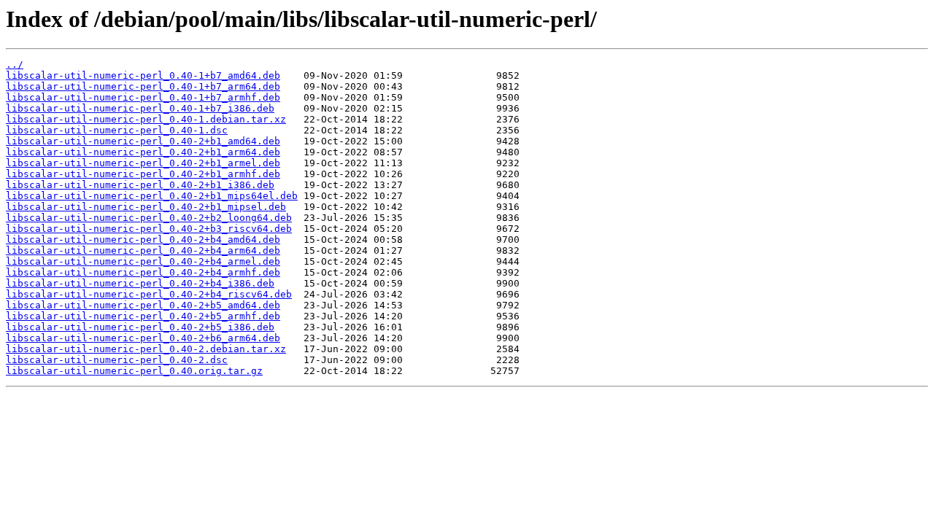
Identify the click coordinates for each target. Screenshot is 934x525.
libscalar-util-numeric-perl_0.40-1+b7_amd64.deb (143, 75)
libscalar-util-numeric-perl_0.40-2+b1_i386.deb (140, 184)
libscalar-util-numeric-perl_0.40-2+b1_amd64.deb (143, 141)
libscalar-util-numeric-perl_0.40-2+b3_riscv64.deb (149, 228)
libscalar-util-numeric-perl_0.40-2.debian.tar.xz (146, 348)
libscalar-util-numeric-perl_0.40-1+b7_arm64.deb (143, 86)
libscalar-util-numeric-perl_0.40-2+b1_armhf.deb (143, 173)
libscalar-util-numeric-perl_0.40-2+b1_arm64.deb (143, 152)
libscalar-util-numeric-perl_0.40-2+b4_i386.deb (140, 283)
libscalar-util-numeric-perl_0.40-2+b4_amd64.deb (143, 239)
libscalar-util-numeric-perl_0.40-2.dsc (117, 359)
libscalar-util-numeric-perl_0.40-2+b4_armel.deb (143, 261)
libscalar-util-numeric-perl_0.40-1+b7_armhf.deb (143, 97)
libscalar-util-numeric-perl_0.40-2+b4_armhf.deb (143, 272)
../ (14, 64)
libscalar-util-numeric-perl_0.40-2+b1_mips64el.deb (152, 195)
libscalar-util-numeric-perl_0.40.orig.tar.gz (134, 370)
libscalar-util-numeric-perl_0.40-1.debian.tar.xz (146, 119)
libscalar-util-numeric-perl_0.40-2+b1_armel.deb (143, 163)
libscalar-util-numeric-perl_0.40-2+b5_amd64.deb (143, 305)
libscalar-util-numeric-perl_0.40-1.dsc (117, 130)
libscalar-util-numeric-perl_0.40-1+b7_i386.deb (140, 108)
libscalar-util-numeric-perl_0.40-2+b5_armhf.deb (143, 316)
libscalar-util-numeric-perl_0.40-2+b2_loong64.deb (149, 217)
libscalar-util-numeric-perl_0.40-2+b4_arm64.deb (143, 250)
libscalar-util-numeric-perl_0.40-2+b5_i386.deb (140, 327)
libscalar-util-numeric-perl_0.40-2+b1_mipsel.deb (146, 206)
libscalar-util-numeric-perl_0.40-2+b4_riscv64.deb (149, 294)
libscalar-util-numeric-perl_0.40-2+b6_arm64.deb (143, 337)
